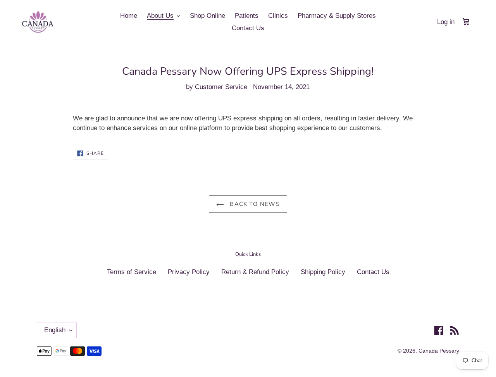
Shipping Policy (323, 272)
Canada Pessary (438, 351)
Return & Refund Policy (255, 272)
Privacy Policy (189, 272)
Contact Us (373, 272)
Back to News (254, 204)
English (54, 330)
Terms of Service (131, 272)
